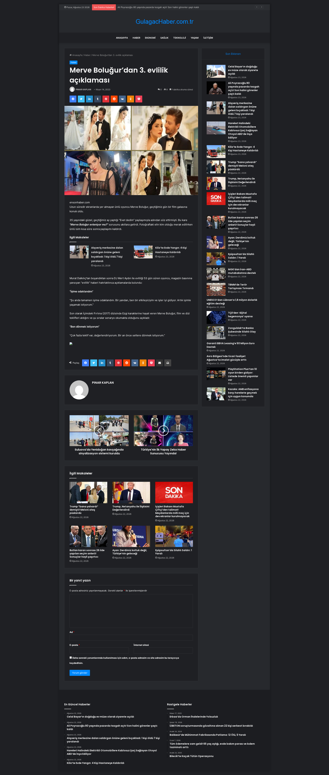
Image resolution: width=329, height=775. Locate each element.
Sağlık (164, 37)
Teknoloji (179, 37)
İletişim (208, 37)
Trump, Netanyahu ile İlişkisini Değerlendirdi (130, 508)
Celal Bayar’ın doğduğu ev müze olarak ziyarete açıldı (243, 70)
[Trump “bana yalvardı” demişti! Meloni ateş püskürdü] (88, 492)
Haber (136, 37)
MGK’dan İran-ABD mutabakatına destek (242, 271)
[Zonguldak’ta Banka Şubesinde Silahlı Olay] (216, 332)
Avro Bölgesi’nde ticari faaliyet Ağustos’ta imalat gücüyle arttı (226, 358)
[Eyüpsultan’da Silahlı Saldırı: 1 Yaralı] (174, 536)
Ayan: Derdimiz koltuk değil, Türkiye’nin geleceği (129, 552)
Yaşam (195, 37)
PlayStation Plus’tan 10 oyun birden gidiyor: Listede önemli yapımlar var (243, 374)
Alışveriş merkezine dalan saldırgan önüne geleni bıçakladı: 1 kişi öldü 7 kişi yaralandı (242, 108)
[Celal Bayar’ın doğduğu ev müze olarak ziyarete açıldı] (216, 71)
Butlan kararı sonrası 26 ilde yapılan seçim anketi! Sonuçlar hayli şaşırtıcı (87, 553)
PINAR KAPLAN (83, 89)
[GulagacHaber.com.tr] (164, 21)
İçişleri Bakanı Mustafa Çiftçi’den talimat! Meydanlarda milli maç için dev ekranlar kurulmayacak (172, 511)
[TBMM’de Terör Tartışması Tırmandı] (216, 289)
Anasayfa (122, 37)
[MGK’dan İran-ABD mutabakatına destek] (216, 274)
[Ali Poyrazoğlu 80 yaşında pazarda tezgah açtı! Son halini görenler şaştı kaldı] (216, 87)
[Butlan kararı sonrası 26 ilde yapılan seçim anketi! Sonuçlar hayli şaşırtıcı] (88, 536)
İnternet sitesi (141, 645)
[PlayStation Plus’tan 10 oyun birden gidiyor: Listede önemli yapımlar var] (216, 373)
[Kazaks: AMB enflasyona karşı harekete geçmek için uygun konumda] (216, 393)
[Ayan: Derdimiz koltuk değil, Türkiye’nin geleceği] (131, 536)
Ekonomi (150, 37)
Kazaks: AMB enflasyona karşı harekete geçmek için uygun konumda (243, 392)
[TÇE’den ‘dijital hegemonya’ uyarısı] (216, 317)
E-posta (75, 645)
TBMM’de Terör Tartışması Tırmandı (241, 286)
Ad (72, 632)
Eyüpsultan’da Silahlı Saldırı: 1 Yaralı (173, 552)
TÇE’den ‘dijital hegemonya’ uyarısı (240, 314)
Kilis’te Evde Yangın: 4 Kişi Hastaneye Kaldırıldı (243, 148)
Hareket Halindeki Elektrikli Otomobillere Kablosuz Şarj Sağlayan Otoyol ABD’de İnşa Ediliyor (243, 130)
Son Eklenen (233, 53)
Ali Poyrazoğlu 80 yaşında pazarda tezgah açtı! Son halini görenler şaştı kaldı (243, 88)
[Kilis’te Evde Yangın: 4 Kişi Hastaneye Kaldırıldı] (143, 252)
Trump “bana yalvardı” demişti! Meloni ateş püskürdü (84, 510)
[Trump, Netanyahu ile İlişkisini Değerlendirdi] (131, 492)
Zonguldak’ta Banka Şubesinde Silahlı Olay (242, 329)
